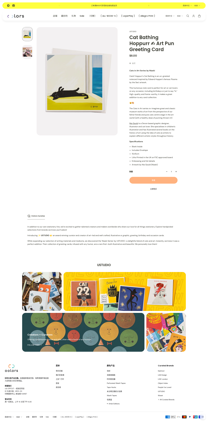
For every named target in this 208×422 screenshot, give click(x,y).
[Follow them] (83, 332)
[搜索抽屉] (188, 16)
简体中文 (186, 5)
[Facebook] (13, 5)
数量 (131, 171)
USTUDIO (132, 31)
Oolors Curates (38, 216)
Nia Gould (133, 123)
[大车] (199, 16)
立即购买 (153, 189)
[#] (42, 291)
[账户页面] (193, 16)
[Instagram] (8, 5)
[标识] (15, 16)
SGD (196, 5)
